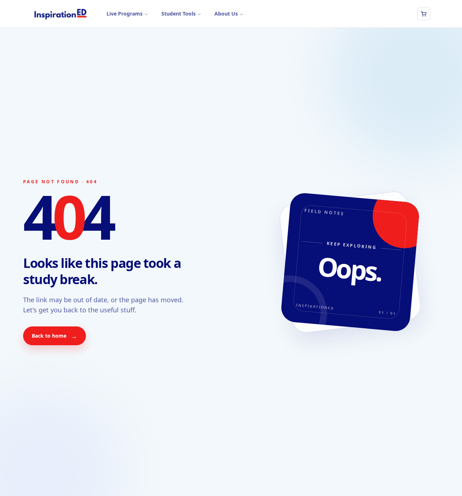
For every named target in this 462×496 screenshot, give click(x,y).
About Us (226, 13)
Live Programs (124, 13)
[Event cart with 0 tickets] (423, 13)
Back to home (54, 336)
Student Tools (178, 13)
